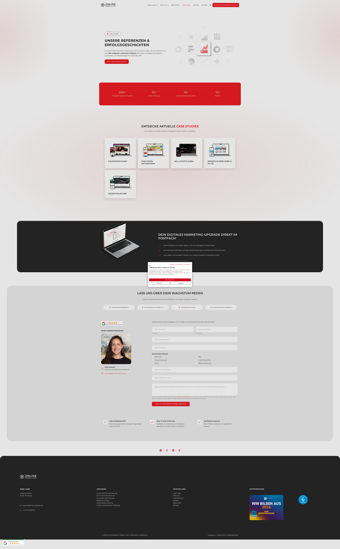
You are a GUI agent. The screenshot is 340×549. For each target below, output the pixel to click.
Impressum (187, 264)
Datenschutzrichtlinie (176, 264)
